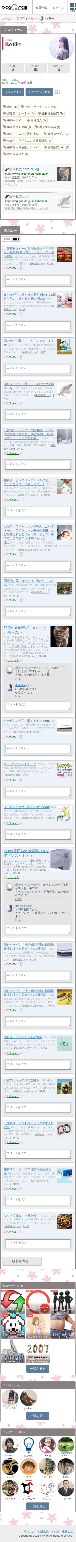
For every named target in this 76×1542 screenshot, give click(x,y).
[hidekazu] (10, 1444)
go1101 (47, 1498)
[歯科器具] (37, 120)
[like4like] (10, 687)
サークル (29, 1531)
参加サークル (59, 68)
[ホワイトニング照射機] (21, 134)
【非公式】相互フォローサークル (13, 1360)
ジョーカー (29, 1498)
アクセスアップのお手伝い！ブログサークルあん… (13, 1334)
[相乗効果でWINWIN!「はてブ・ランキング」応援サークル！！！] (38, 1301)
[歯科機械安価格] (17, 127)
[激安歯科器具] (48, 127)
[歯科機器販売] (51, 114)
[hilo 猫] (47, 1444)
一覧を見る (38, 1368)
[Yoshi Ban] (10, 1487)
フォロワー (36, 68)
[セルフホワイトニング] (39, 107)
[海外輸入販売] (16, 154)
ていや (10, 1477)
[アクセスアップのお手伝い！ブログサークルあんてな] (13, 1326)
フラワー (66, 1498)
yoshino (28, 1408)
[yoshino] (28, 1397)
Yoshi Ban (10, 1498)
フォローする (13, 91)
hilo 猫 (47, 1455)
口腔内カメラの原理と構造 (21, 1080)
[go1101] (47, 1487)
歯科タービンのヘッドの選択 (23, 1037)
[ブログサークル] (14, 7)
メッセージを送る (39, 91)
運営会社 (67, 1531)
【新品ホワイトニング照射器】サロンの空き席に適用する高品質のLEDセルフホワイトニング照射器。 (29, 434)
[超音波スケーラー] (18, 114)
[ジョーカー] (28, 1487)
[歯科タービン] (56, 134)
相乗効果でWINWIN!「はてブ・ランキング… (38, 1310)
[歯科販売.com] (57, 147)
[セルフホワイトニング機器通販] (27, 141)
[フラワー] (65, 1487)
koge (66, 1477)
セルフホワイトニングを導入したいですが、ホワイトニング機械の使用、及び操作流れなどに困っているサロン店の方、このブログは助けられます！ (29, 534)
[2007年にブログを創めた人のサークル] (38, 1350)
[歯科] (10, 107)
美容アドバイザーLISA (10, 1407)
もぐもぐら (47, 1477)
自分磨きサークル (38, 1337)
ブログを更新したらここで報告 (13, 1311)
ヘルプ (55, 1531)
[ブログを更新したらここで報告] (13, 1301)
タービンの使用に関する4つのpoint (26, 721)
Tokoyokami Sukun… (66, 1454)
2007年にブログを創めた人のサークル (38, 1360)
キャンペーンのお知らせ (20, 764)
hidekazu (10, 1455)
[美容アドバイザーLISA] (10, 1397)
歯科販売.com (37, 263)
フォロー (13, 68)
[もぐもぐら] (47, 1466)
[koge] (65, 1466)
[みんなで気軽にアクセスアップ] (62, 1301)
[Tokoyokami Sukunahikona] (65, 1444)
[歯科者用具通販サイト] (21, 147)
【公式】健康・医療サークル (63, 1335)
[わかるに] (28, 1444)
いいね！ (13, 267)
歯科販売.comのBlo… (29, 495)
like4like (20, 685)
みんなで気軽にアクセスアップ (63, 1311)
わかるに (29, 1455)
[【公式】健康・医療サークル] (62, 1326)
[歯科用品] (13, 120)
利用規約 (43, 1531)
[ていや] (10, 1466)
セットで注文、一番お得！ (21, 1215)
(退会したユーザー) (27, 667)
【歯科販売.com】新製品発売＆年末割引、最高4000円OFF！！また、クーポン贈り (29, 252)
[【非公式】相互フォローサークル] (13, 1350)
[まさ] (28, 1466)
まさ (28, 1477)
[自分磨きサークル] (38, 1326)
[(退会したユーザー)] (10, 670)
